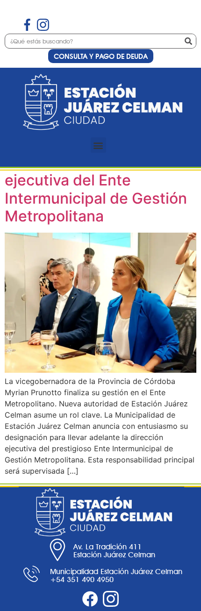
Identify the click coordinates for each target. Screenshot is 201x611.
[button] (98, 145)
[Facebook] (90, 599)
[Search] (188, 41)
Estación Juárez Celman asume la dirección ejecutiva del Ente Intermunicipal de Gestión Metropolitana (96, 180)
